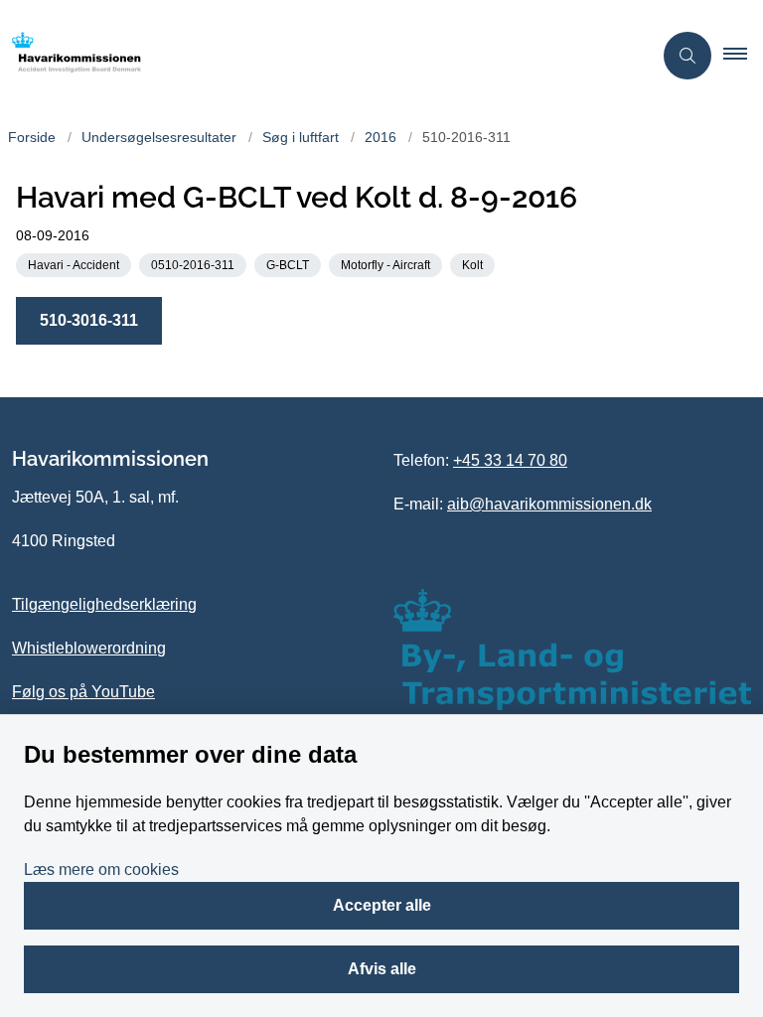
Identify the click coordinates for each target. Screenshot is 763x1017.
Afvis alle (382, 968)
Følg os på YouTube (83, 691)
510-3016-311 (89, 320)
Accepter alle (382, 905)
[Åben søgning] (687, 55)
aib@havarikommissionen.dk (549, 504)
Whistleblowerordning (89, 648)
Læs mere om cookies (101, 869)
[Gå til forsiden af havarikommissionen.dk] (318, 55)
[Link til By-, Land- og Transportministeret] (572, 649)
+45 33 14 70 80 (510, 460)
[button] (743, 56)
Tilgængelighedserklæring (104, 604)
